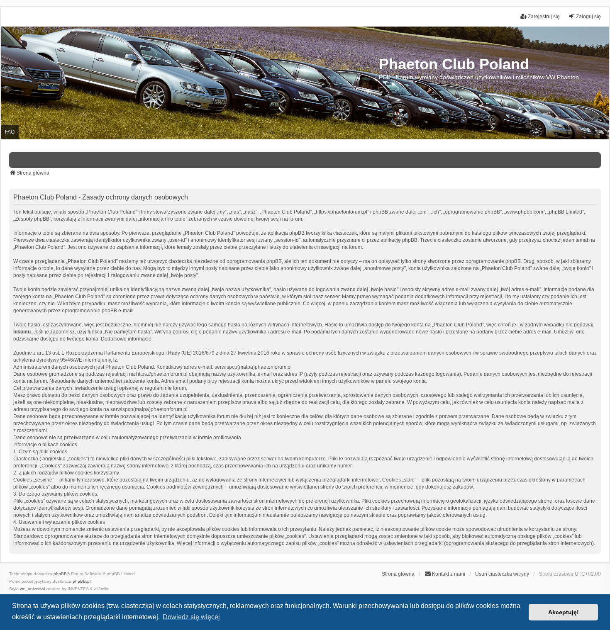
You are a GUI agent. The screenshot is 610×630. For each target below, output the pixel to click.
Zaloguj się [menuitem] (588, 16)
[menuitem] (445, 574)
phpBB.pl (81, 581)
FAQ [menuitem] (10, 132)
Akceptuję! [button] (563, 612)
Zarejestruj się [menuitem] (544, 16)
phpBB (60, 574)
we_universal (32, 588)
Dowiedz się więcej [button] (191, 616)
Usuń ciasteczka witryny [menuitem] (502, 574)
